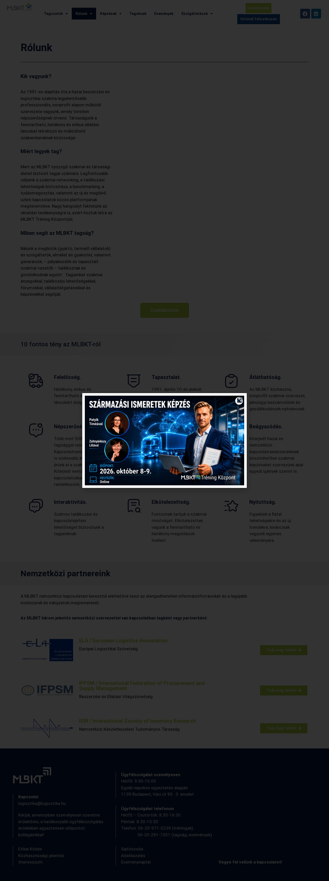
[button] (240, 400)
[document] (164, 440)
